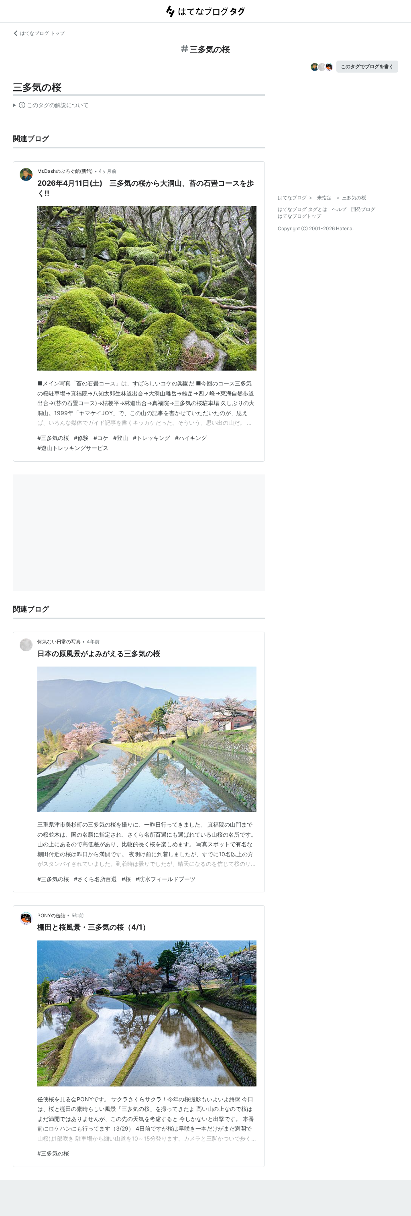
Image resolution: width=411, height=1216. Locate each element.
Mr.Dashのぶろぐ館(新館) (65, 171)
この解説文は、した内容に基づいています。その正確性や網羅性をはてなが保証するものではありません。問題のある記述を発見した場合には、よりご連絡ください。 (51, 106)
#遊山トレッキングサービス (72, 447)
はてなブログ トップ (42, 33)
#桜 (126, 879)
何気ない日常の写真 (59, 641)
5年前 (77, 915)
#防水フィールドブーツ (165, 879)
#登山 (120, 437)
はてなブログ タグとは (302, 209)
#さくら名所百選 (95, 879)
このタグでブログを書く (367, 66)
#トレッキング (151, 437)
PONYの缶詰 (51, 915)
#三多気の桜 (53, 437)
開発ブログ (363, 209)
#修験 (81, 437)
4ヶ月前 (107, 171)
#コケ (101, 437)
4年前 (93, 641)
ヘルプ (339, 209)
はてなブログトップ (299, 216)
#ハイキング (191, 437)
